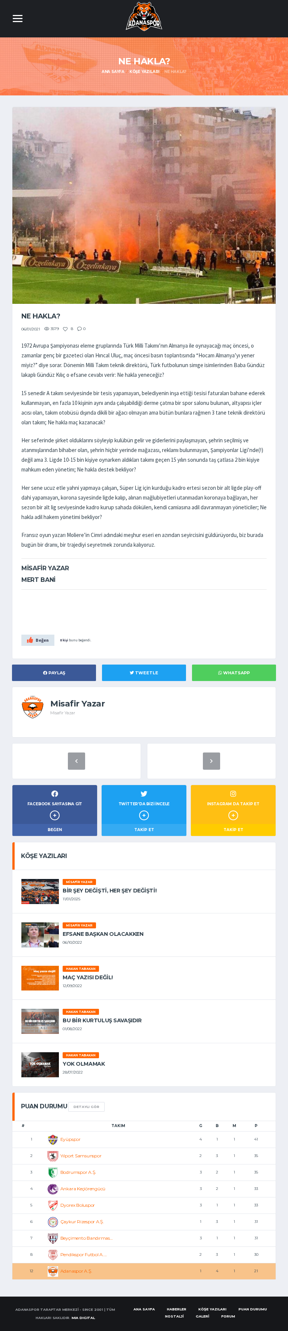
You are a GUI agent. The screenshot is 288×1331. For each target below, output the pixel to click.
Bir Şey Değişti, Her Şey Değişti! (109, 890)
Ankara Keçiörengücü (82, 1188)
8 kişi (64, 640)
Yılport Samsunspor (81, 1155)
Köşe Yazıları (144, 71)
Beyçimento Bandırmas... (86, 1238)
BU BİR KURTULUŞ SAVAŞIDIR (102, 1020)
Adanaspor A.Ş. (76, 1271)
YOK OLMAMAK (84, 1063)
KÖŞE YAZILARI (212, 1309)
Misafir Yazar (79, 882)
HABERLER (176, 1309)
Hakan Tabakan (81, 969)
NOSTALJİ (174, 1316)
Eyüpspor (70, 1139)
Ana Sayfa (113, 71)
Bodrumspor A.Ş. (78, 1172)
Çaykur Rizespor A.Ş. (82, 1221)
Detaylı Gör (86, 1107)
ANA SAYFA (144, 1309)
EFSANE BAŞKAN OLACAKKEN (103, 934)
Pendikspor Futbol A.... (83, 1254)
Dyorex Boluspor (77, 1205)
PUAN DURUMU (252, 1309)
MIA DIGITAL (83, 1318)
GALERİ (202, 1316)
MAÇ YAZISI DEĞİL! (88, 977)
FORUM (228, 1316)
